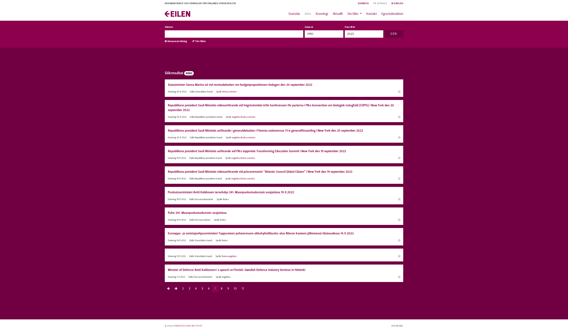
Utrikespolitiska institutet (188, 326)
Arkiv (308, 14)
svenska (233, 92)
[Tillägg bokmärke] (399, 92)
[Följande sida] (176, 288)
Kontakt (371, 14)
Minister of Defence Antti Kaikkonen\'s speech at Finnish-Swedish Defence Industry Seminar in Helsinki (236, 270)
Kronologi (322, 14)
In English (397, 3)
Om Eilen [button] (353, 14)
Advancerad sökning (177, 41)
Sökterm (169, 27)
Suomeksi (363, 3)
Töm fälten (200, 41)
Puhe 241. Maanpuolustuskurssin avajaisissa (197, 213)
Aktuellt (338, 14)
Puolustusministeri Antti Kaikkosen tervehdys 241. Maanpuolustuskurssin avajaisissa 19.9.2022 (231, 192)
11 (243, 288)
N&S (401, 326)
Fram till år (350, 27)
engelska (236, 117)
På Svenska (380, 3)
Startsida (294, 14)
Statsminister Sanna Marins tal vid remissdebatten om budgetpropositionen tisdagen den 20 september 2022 (240, 85)
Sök (394, 33)
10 (235, 288)
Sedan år (309, 27)
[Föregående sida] (168, 288)
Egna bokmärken (392, 14)
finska (225, 92)
